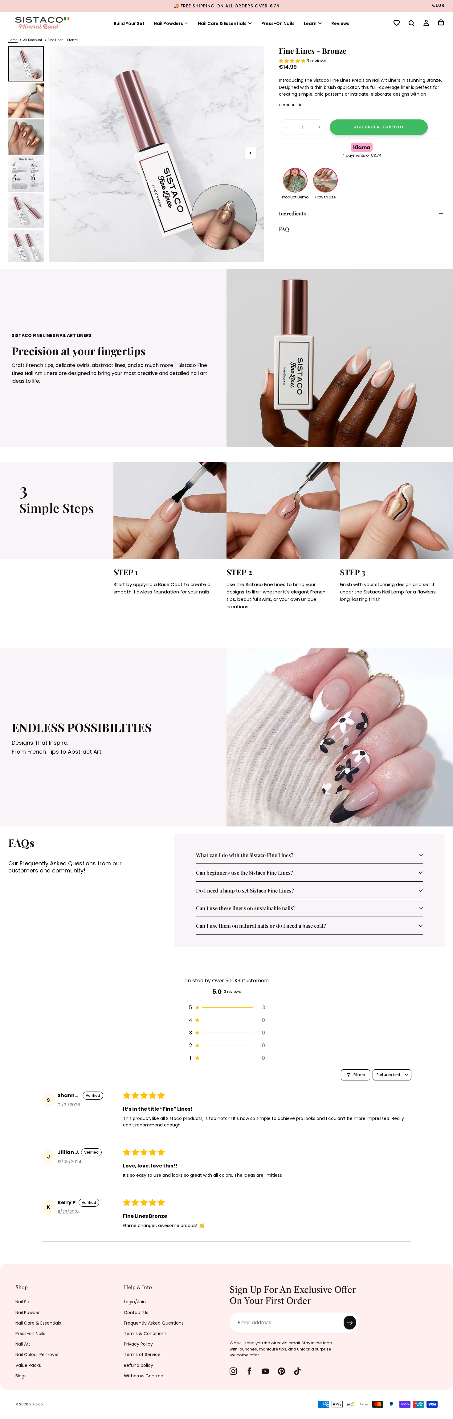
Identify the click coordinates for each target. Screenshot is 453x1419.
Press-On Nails (278, 23)
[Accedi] (426, 23)
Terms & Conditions (145, 1333)
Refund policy (138, 1365)
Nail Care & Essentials (222, 23)
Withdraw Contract (144, 1376)
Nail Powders (168, 23)
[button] (411, 24)
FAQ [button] (284, 229)
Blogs (21, 1376)
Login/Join (135, 1302)
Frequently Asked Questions (154, 1323)
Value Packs (28, 1365)
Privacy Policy (138, 1344)
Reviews (340, 23)
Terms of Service (142, 1354)
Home (13, 40)
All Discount (32, 40)
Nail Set (23, 1302)
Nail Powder (27, 1312)
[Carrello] (441, 23)
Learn (310, 23)
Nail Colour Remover (37, 1354)
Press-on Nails (30, 1333)
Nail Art (22, 1344)
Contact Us (136, 1312)
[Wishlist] (396, 23)
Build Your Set (129, 23)
